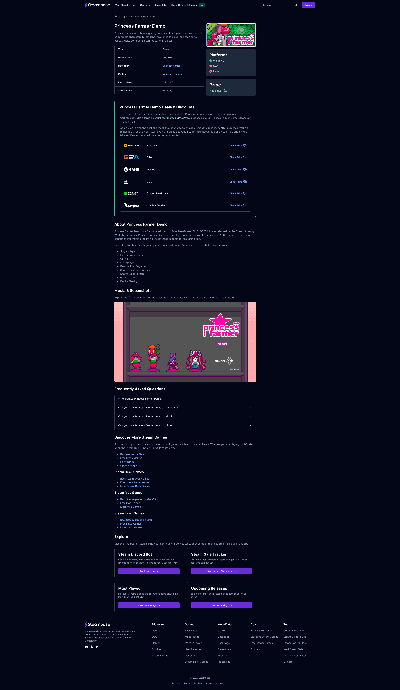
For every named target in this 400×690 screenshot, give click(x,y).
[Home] (115, 16)
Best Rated (191, 630)
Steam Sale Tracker (261, 630)
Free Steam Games (261, 643)
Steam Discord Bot (294, 636)
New (134, 5)
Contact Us (222, 683)
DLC (154, 636)
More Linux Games (131, 527)
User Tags (224, 643)
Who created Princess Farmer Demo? (140, 398)
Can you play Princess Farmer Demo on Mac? (145, 416)
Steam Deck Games (196, 661)
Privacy (176, 683)
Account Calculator (294, 655)
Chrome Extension (294, 630)
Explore (308, 5)
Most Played (121, 5)
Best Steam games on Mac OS (138, 499)
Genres (222, 630)
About (209, 683)
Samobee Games (171, 65)
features (222, 245)
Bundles (156, 649)
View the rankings (147, 605)
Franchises (224, 661)
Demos (156, 643)
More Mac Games (130, 506)
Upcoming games (130, 465)
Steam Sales (160, 5)
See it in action (147, 571)
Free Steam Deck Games (134, 482)
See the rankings (220, 605)
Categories (224, 636)
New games (127, 461)
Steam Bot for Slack (295, 643)
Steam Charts (160, 655)
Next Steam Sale (293, 649)
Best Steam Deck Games (134, 478)
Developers (224, 649)
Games (156, 630)
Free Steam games (131, 458)
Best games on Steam (133, 454)
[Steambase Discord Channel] (86, 646)
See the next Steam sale (219, 571)
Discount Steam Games (264, 636)
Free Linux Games (131, 523)
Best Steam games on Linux (136, 519)
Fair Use (198, 683)
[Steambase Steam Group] (92, 646)
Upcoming (145, 5)
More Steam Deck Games (135, 486)
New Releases (193, 649)
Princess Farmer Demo (143, 16)
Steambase (91, 631)
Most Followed (193, 643)
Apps (124, 16)
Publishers (224, 655)
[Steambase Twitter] (97, 646)
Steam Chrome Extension (184, 5)
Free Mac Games (130, 503)
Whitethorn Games (172, 74)
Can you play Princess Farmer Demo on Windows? (148, 407)
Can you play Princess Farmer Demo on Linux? (146, 425)
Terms (187, 683)
